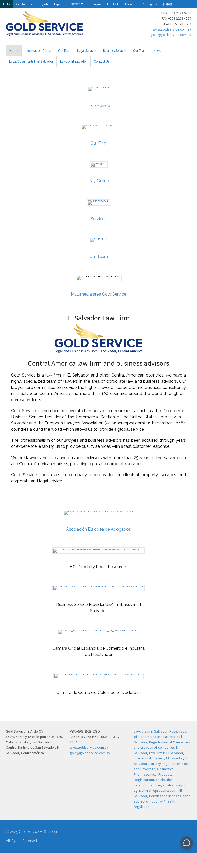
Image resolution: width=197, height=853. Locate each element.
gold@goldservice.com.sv (171, 34)
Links (6, 4)
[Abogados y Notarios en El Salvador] (44, 33)
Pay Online (98, 180)
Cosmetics (165, 769)
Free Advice (98, 105)
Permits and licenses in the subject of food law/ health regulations (162, 801)
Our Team (140, 50)
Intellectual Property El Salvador (158, 758)
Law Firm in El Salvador (166, 752)
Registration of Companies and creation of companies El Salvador (162, 747)
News (157, 50)
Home (13, 50)
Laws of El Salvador (73, 61)
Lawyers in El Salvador (151, 731)
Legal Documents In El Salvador (31, 61)
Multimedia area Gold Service (98, 294)
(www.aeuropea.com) (125, 423)
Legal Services (86, 50)
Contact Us (24, 4)
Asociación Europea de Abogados (98, 529)
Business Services (114, 50)
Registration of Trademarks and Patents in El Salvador (161, 736)
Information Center (38, 50)
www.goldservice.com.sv (172, 29)
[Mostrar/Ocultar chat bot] (186, 842)
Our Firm (64, 50)
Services (98, 218)
